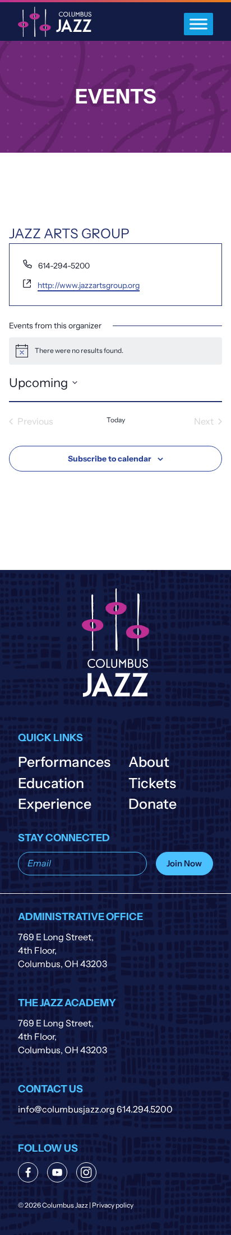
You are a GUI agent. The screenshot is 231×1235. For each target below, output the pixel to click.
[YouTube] (57, 1172)
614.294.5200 (145, 1109)
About (148, 762)
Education (51, 783)
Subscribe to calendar (109, 459)
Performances (64, 762)
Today (116, 420)
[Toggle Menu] (198, 23)
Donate (152, 804)
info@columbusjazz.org (66, 1109)
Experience (54, 804)
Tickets (152, 783)
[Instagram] (86, 1172)
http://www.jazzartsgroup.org (89, 285)
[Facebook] (28, 1172)
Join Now (184, 863)
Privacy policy (112, 1205)
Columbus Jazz (54, 22)
